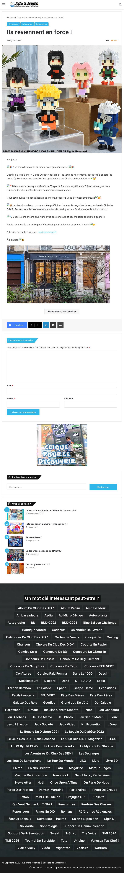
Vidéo (45, 848)
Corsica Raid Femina (52, 673)
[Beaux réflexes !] (15, 541)
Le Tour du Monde (60, 761)
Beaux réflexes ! (33, 537)
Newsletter (23, 782)
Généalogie (103, 702)
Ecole (101, 681)
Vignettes (63, 848)
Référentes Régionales (95, 811)
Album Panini (70, 608)
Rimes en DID (45, 811)
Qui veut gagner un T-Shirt (32, 804)
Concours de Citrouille (89, 652)
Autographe (16, 622)
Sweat (54, 833)
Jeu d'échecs (16, 717)
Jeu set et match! (91, 717)
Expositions (107, 688)
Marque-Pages (100, 768)
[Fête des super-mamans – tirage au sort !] (15, 528)
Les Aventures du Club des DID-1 (48, 753)
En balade (44, 688)
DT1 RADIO (83, 681)
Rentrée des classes (96, 804)
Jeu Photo (65, 717)
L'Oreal (112, 724)
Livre (96, 761)
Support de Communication (84, 826)
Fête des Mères (72, 695)
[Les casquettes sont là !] (15, 568)
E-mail (11, 398)
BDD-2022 (48, 622)
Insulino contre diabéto (61, 710)
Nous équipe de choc (83, 867)
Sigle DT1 (111, 819)
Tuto (64, 840)
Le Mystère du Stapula (96, 746)
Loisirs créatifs (39, 768)
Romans (67, 811)
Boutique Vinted (34, 630)
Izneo (89, 710)
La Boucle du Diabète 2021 (39, 731)
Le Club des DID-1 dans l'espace (31, 739)
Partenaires (23, 17)
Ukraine (79, 840)
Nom (10, 385)
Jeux (114, 717)
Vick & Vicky (26, 848)
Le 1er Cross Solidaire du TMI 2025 (43, 551)
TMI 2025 (12, 840)
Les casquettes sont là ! (38, 564)
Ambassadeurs (27, 615)
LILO (83, 761)
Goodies (49, 702)
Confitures (23, 673)
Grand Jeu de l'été (74, 702)
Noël (41, 782)
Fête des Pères (101, 695)
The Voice (89, 833)
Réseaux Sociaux (19, 819)
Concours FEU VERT (99, 666)
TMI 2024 (109, 833)
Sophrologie (49, 826)
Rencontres (66, 804)
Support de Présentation (26, 833)
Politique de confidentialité (108, 867)
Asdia (48, 615)
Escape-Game (82, 688)
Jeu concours (109, 710)
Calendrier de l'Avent (86, 630)
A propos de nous (62, 867)
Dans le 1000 (83, 673)
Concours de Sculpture (27, 666)
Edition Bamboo (19, 688)
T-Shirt (70, 833)
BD (33, 622)
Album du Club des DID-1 (36, 608)
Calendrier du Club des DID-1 (27, 637)
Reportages (21, 811)
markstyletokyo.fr (47, 232)
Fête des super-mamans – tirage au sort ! (46, 524)
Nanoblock (61, 775)
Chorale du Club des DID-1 (55, 644)
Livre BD (112, 761)
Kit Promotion (91, 724)
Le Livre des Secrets (59, 746)
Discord (50, 681)
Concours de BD (55, 652)
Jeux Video (67, 724)
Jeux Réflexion (17, 724)
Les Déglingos (89, 753)
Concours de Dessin (39, 659)
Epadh (61, 688)
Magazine (76, 768)
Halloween (12, 710)
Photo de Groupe (104, 790)
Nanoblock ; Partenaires (62, 311)
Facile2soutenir (23, 695)
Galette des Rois (25, 702)
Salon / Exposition (85, 819)
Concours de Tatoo (64, 666)
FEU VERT (48, 695)
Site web (68, 398)
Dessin (103, 673)
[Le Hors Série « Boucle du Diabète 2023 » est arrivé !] (15, 514)
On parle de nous (96, 782)
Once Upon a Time (64, 782)
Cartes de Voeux (67, 637)
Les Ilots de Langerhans (24, 761)
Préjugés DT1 (76, 797)
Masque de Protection (31, 775)
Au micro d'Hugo (71, 615)
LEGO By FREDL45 (24, 746)
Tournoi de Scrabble (40, 840)
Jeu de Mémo (42, 717)
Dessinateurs (28, 681)
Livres (17, 768)
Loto (59, 768)
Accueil (12, 17)
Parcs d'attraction (20, 790)
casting (112, 637)
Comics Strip (27, 652)
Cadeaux (58, 630)
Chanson (23, 644)
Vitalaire (82, 848)
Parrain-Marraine (51, 790)
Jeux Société (43, 724)
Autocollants (98, 615)
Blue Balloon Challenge (99, 622)
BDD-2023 (69, 622)
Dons (65, 681)
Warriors (100, 848)
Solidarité (27, 826)
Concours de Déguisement (79, 659)
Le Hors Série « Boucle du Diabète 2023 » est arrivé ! (51, 510)
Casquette (93, 637)
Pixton (24, 797)
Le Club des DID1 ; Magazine (81, 739)
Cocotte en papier (94, 644)
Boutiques (35, 17)
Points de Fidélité (47, 797)
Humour (32, 710)
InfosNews (27, 24)
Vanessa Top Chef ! (105, 840)
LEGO (112, 739)
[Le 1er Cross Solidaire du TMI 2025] (15, 555)
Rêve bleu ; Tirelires (51, 819)
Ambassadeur (96, 608)
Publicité (98, 797)
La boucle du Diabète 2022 (84, 731)
